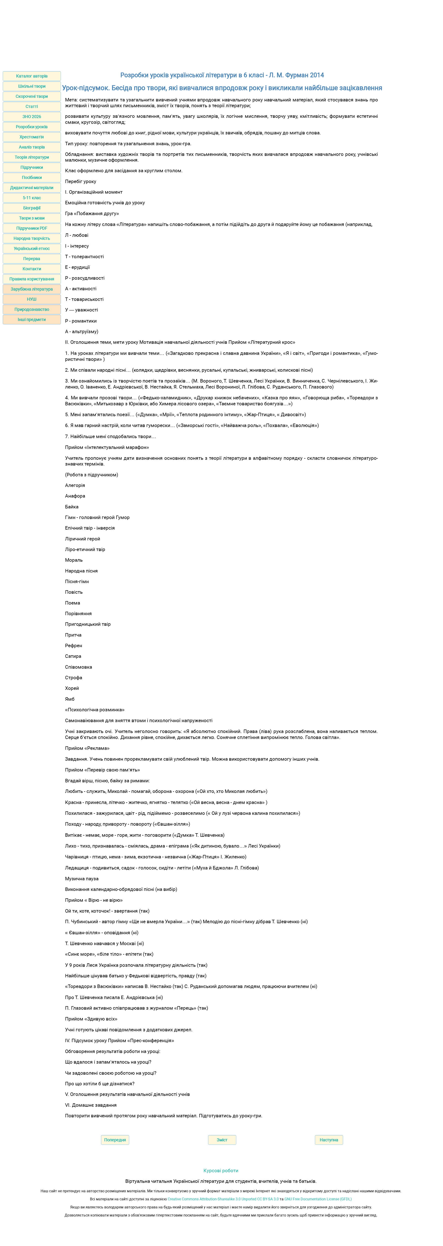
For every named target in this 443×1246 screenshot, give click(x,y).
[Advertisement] (221, 34)
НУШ (31, 299)
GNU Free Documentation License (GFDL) (318, 1199)
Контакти (32, 268)
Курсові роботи (221, 1170)
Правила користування (31, 278)
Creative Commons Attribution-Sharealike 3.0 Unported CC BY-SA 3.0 (223, 1199)
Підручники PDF (31, 228)
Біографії (31, 207)
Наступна (329, 1139)
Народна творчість (32, 238)
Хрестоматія (32, 136)
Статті (32, 106)
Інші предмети (32, 319)
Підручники (32, 167)
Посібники (32, 177)
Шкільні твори (31, 86)
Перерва (31, 258)
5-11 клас (32, 197)
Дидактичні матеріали (31, 187)
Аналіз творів (32, 147)
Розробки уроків (32, 126)
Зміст (222, 1139)
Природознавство (32, 309)
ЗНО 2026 (32, 116)
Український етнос (32, 248)
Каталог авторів (32, 76)
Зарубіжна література (32, 289)
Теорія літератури (32, 157)
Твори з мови (32, 218)
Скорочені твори (32, 96)
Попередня (115, 1139)
